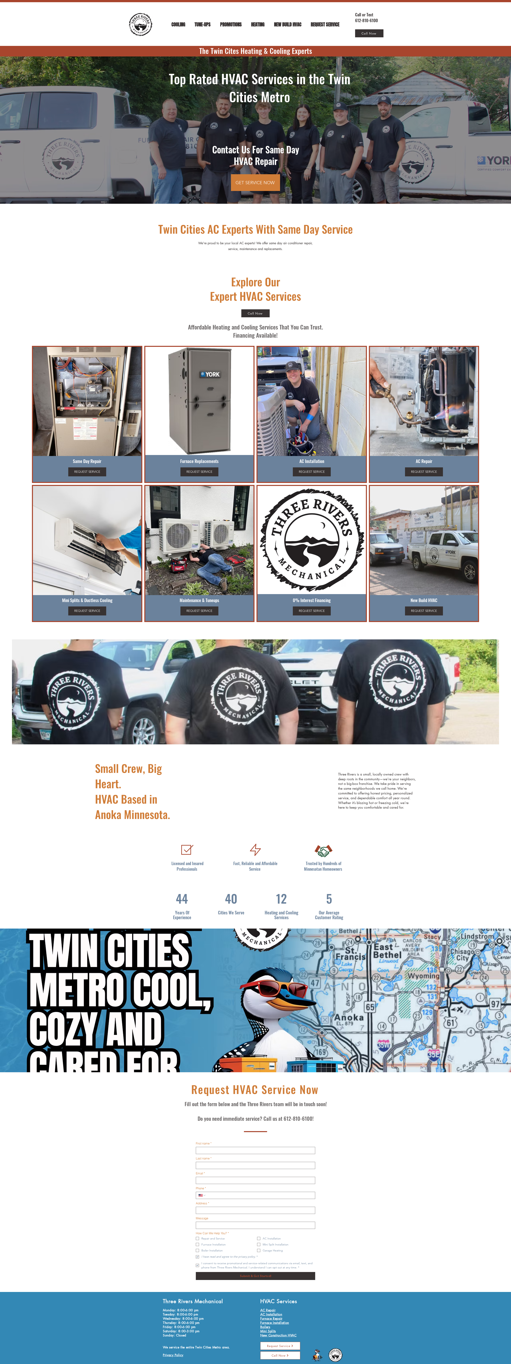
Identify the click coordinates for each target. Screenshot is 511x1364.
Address (202, 1203)
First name (204, 1143)
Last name (204, 1158)
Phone (201, 1188)
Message (202, 1218)
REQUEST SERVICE (87, 472)
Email (200, 1173)
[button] (178, 24)
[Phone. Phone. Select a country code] (202, 1195)
